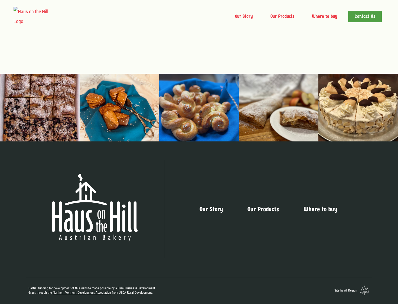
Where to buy (324, 16)
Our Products (282, 16)
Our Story (244, 16)
